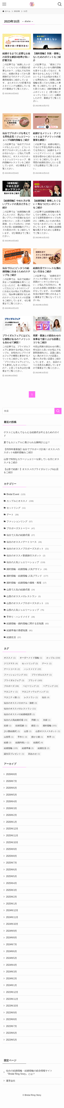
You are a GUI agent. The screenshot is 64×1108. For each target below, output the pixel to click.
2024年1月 (11, 985)
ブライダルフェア (14, 680)
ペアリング (50, 686)
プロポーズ (11, 686)
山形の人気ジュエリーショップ (25, 610)
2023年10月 (12, 1005)
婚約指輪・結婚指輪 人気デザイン (27, 569)
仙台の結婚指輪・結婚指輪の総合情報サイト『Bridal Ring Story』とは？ (29, 1072)
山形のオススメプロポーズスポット (28, 603)
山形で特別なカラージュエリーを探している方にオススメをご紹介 (31, 461)
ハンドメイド (32, 669)
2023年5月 (11, 1039)
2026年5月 (11, 794)
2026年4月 (11, 801)
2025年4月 (11, 883)
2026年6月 (11, 788)
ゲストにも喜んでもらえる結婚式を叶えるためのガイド (31, 434)
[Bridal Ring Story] (32, 4)
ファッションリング (20, 521)
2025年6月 (11, 869)
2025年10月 (12, 842)
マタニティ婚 (12, 697)
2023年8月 (11, 1019)
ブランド (35, 680)
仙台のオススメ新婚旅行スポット (26, 555)
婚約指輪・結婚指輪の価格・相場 (26, 582)
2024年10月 (12, 924)
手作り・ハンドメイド (21, 616)
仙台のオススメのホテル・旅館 (20, 703)
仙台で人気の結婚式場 (21, 535)
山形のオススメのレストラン (24, 596)
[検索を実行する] (58, 411)
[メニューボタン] (4, 4)
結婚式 (38, 742)
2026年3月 (11, 808)
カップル (53, 658)
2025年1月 (11, 903)
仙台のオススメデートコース (24, 542)
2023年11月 (12, 999)
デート (13, 514)
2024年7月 (11, 944)
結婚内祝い (22, 742)
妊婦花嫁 (21, 725)
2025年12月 (12, 828)
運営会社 (10, 1080)
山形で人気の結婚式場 (21, 589)
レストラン (31, 697)
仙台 (45, 697)
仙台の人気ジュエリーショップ (26, 562)
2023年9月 (11, 1012)
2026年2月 (11, 815)
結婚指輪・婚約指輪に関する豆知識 (28, 623)
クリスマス (11, 663)
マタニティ (11, 691)
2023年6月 (11, 1033)
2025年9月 (11, 849)
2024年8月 (11, 937)
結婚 (7, 742)
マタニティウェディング (35, 691)
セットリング (16, 508)
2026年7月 (11, 781)
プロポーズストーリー (21, 528)
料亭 (51, 737)
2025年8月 (11, 856)
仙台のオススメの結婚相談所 (19, 714)
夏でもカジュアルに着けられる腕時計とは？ (27, 442)
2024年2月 (11, 978)
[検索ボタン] (59, 4)
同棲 (35, 720)
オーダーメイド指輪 (31, 658)
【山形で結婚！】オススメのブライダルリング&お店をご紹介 (31, 471)
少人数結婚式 (12, 731)
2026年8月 (11, 774)
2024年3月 (11, 971)
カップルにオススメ (20, 501)
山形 (27, 731)
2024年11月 (12, 917)
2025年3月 (11, 890)
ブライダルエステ (41, 675)
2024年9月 (11, 931)
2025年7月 (11, 862)
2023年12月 (12, 992)
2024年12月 (12, 910)
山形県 (9, 737)
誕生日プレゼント (14, 754)
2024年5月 (11, 958)
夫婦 (46, 720)
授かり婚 (37, 737)
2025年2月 (11, 896)
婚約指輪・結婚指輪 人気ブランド (27, 575)
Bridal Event (16, 494)
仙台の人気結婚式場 (15, 720)
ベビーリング (31, 686)
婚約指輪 (50, 725)
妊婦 (7, 725)
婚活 (35, 725)
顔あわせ (34, 754)
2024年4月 (11, 965)
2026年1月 (11, 822)
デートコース (12, 669)
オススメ (10, 658)
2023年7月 (11, 1026)
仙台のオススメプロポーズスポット (28, 548)
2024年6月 (11, 951)
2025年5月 (11, 876)
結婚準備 (28, 748)
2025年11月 (12, 835)
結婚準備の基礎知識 (20, 630)
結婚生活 (14, 637)
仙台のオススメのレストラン (20, 708)
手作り (22, 737)
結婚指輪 (11, 748)
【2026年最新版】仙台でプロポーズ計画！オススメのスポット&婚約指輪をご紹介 (32, 451)
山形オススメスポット (48, 731)
